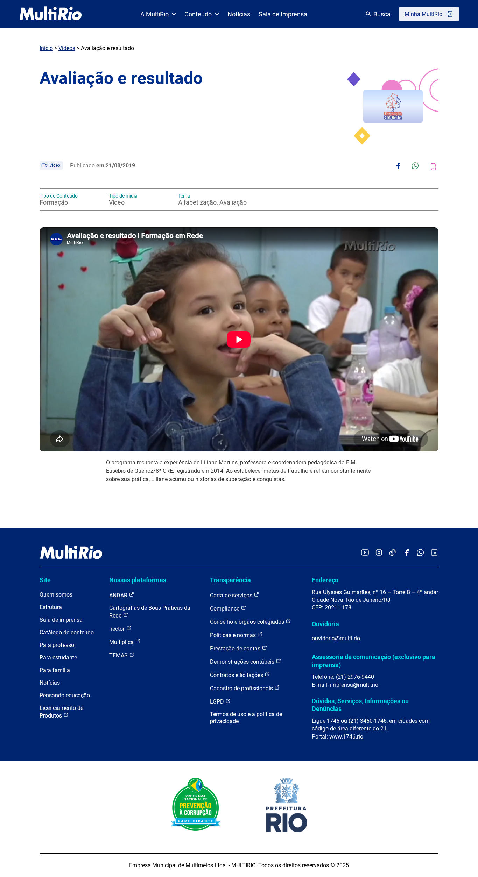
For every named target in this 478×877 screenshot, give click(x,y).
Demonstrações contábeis (243, 661)
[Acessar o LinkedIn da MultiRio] (434, 553)
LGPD (217, 701)
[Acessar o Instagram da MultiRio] (378, 553)
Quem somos (56, 594)
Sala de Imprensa (283, 14)
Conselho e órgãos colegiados (248, 622)
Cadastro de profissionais (242, 688)
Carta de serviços (232, 595)
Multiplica (122, 642)
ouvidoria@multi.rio (336, 638)
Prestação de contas (236, 648)
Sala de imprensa (61, 619)
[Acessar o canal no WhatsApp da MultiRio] (420, 553)
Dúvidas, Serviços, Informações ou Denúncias (360, 704)
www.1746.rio (346, 736)
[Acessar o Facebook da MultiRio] (406, 553)
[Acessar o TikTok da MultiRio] (392, 553)
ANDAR (119, 595)
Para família (55, 670)
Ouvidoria (325, 624)
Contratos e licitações (237, 675)
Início (46, 48)
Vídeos (66, 48)
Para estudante (58, 657)
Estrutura (51, 607)
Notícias (238, 14)
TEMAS (119, 655)
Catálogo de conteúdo (67, 632)
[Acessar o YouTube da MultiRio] (365, 553)
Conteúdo (198, 14)
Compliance (225, 608)
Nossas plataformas (137, 580)
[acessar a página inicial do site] (50, 14)
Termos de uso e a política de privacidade (246, 718)
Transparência (230, 580)
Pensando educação (65, 695)
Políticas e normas (233, 635)
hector (117, 629)
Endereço (325, 580)
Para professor (58, 645)
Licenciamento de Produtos (61, 712)
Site (45, 580)
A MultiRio (154, 14)
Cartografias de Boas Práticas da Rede (149, 612)
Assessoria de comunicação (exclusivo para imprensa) (373, 660)
